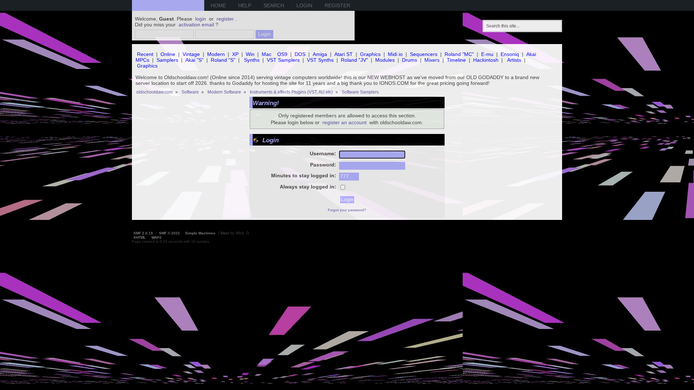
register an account (344, 122)
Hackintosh (485, 60)
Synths (252, 60)
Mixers (432, 60)
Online (167, 54)
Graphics (370, 54)
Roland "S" (223, 60)
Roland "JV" (354, 60)
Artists (514, 60)
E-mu (487, 54)
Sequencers (423, 54)
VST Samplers (283, 60)
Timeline (456, 60)
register (225, 19)
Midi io (395, 54)
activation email (196, 24)
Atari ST (343, 54)
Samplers (167, 60)
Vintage (191, 54)
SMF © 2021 (169, 233)
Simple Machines (200, 233)
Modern (216, 54)
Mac (266, 54)
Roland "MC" (459, 54)
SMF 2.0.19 (143, 233)
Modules (385, 60)
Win (250, 54)
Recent (145, 54)
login (200, 19)
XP (235, 54)
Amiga (320, 54)
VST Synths (320, 60)
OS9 (282, 54)
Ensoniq (510, 54)
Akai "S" (194, 60)
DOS (300, 54)
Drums (409, 60)
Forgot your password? (347, 210)
